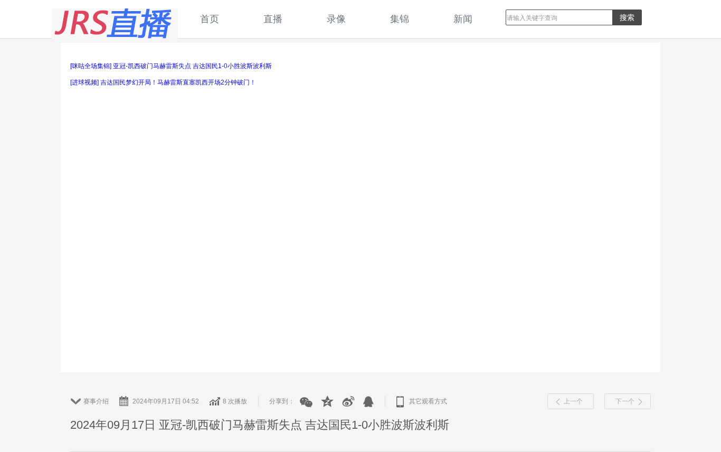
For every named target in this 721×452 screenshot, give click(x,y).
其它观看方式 (428, 401)
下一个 (624, 401)
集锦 (399, 18)
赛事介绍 (96, 401)
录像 (336, 18)
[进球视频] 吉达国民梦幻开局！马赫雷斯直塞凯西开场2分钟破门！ (163, 82)
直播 (272, 18)
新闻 (462, 18)
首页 (209, 18)
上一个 (573, 401)
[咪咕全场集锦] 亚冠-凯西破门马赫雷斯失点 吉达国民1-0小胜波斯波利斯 (171, 66)
